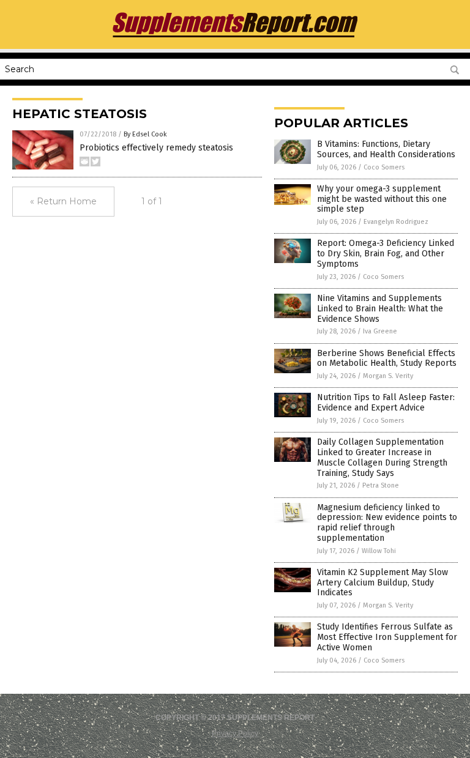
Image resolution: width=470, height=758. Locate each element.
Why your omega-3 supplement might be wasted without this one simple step (382, 199)
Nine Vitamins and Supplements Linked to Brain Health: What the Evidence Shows (380, 308)
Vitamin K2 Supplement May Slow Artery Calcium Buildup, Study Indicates (382, 582)
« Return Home (63, 201)
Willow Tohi (379, 551)
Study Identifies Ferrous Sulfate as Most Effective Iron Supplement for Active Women (387, 637)
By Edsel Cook (145, 134)
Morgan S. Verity (388, 376)
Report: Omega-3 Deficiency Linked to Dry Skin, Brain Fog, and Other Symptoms (385, 253)
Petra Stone (380, 485)
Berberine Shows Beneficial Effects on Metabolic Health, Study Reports (387, 358)
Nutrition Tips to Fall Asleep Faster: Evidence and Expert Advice (386, 402)
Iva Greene (380, 331)
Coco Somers (384, 167)
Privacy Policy (235, 733)
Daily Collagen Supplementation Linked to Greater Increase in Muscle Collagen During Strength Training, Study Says (382, 457)
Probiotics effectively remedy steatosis (156, 148)
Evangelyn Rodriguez (396, 222)
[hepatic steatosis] (235, 37)
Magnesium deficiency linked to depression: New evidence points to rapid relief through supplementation (387, 522)
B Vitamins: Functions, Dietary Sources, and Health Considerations (386, 149)
